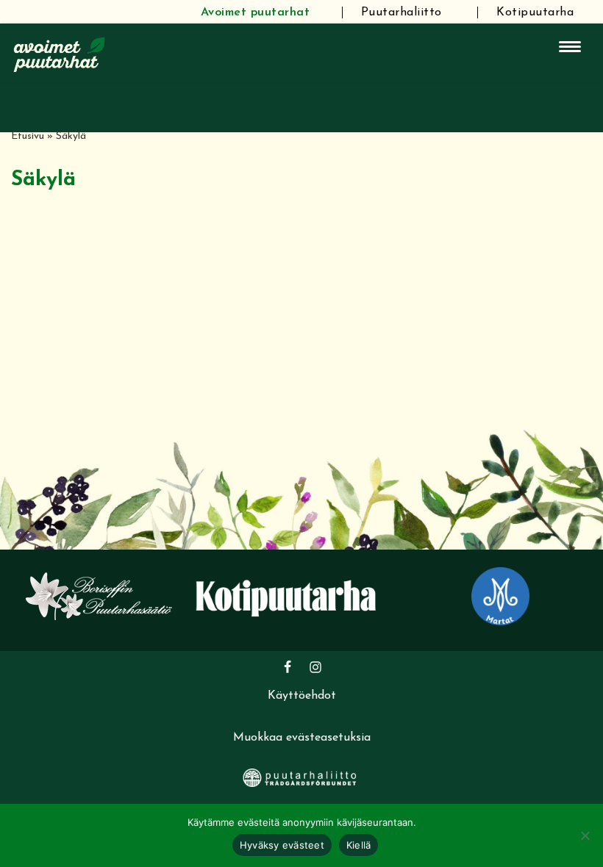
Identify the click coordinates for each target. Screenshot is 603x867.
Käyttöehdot (302, 696)
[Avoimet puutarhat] (59, 53)
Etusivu (27, 136)
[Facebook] (287, 667)
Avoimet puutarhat (255, 12)
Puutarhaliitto (401, 12)
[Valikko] (570, 47)
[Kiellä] (584, 835)
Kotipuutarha (535, 12)
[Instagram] (315, 667)
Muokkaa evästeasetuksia (302, 738)
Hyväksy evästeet (282, 845)
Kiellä (358, 845)
